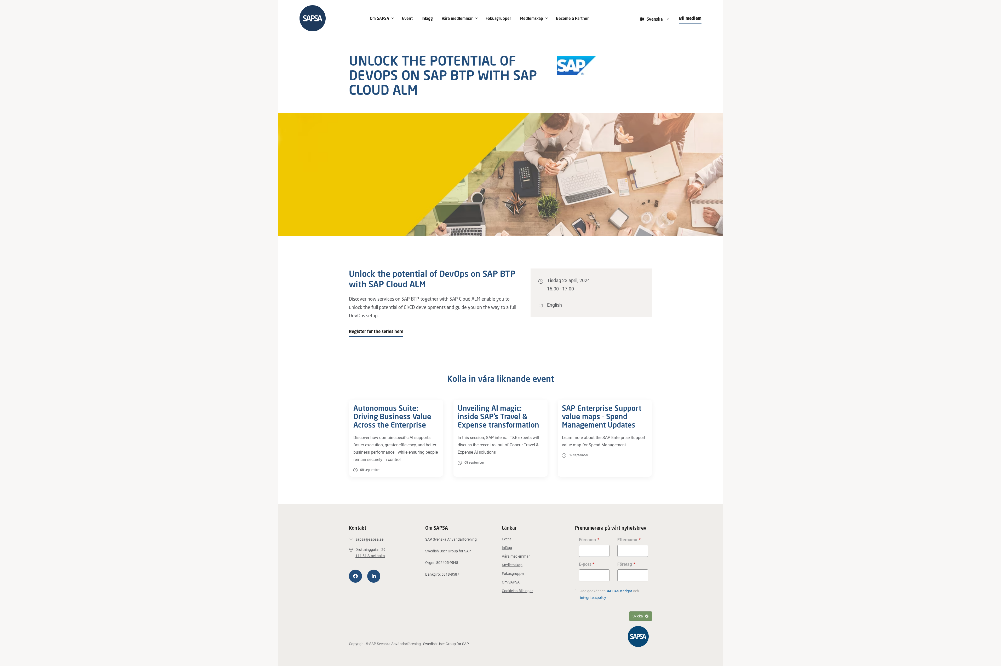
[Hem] (331, 18)
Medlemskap (531, 18)
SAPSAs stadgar (619, 591)
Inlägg (427, 18)
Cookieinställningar (517, 591)
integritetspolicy (593, 597)
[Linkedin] (373, 576)
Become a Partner (572, 18)
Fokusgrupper (498, 18)
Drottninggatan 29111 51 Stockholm (370, 552)
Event (407, 18)
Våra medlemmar (457, 18)
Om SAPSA (379, 18)
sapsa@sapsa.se (369, 539)
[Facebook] (355, 576)
